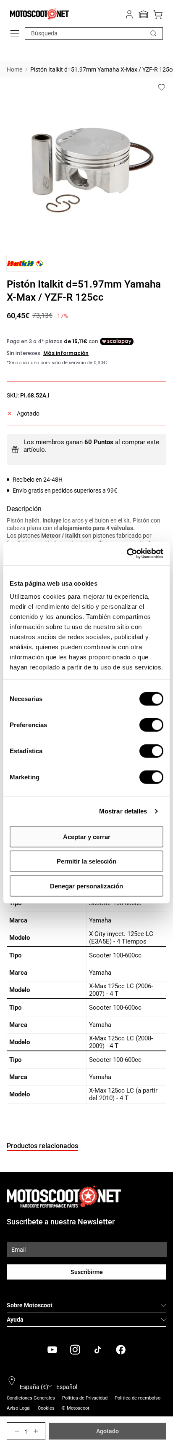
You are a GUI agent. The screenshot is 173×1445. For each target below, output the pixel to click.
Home (14, 69)
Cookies (46, 1408)
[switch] (151, 724)
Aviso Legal (19, 1408)
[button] (14, 33)
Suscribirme (87, 1272)
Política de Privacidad (84, 1398)
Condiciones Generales (31, 1398)
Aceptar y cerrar (86, 836)
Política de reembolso (137, 1398)
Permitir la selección (86, 861)
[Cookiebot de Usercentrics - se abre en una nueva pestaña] (126, 553)
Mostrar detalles (123, 811)
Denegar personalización (86, 885)
